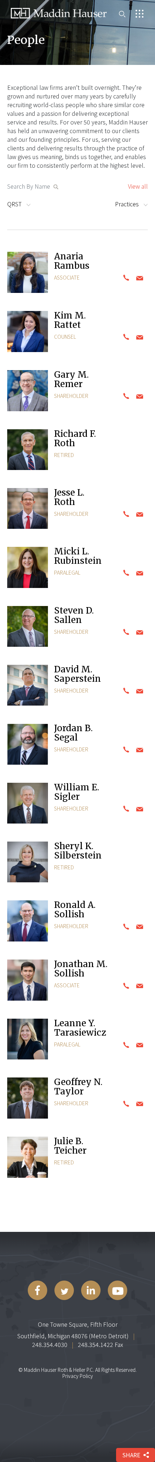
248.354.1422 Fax (100, 1344)
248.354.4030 (49, 1344)
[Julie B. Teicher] (27, 1158)
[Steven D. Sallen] (27, 627)
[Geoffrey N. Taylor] (27, 1098)
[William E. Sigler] (27, 804)
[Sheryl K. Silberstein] (27, 863)
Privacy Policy (77, 1375)
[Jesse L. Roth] (27, 509)
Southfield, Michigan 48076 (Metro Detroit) (73, 1335)
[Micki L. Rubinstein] (27, 568)
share (131, 1454)
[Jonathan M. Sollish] (27, 981)
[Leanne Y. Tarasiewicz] (27, 1040)
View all (138, 186)
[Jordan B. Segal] (27, 745)
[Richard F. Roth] (27, 450)
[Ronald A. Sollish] (27, 921)
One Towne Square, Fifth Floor (78, 1324)
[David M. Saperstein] (27, 686)
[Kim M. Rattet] (27, 332)
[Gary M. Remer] (27, 391)
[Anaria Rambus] (27, 273)
